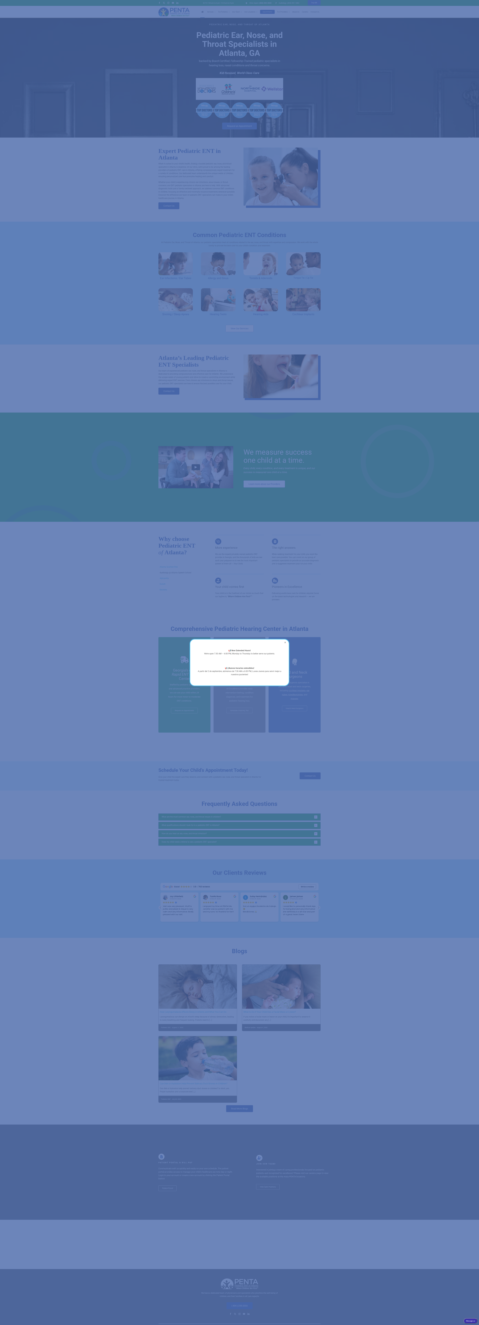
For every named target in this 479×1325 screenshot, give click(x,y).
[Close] (285, 642)
